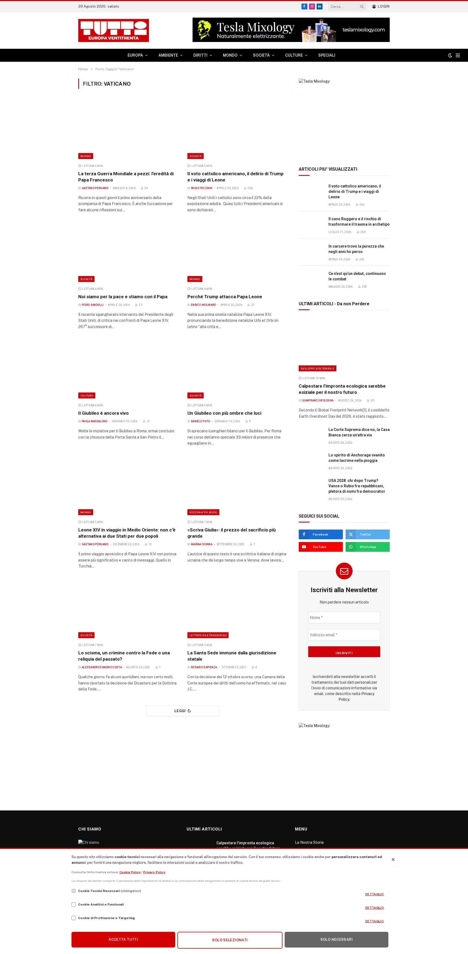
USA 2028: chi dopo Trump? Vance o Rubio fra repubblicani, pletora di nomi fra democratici (357, 486)
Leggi (180, 711)
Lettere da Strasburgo (208, 635)
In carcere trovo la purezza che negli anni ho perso (356, 249)
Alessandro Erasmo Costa (102, 667)
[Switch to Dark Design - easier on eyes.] (450, 55)
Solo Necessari (336, 939)
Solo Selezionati (230, 940)
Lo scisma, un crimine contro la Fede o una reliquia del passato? (124, 656)
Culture (86, 395)
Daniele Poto (200, 421)
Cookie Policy (130, 872)
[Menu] (458, 55)
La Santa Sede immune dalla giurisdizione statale (231, 656)
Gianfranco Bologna (317, 400)
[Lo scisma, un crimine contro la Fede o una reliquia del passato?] (128, 608)
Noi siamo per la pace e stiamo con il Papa (122, 296)
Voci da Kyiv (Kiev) (203, 512)
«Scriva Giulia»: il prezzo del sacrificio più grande (231, 533)
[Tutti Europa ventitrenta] (113, 30)
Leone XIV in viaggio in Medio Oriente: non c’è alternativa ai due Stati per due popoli (127, 533)
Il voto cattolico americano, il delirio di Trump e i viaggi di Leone (235, 177)
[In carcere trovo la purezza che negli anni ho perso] (311, 252)
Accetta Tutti (123, 939)
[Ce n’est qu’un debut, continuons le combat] (311, 279)
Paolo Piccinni (201, 188)
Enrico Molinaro (203, 304)
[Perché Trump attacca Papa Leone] (237, 252)
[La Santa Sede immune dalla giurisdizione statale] (237, 608)
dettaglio (374, 894)
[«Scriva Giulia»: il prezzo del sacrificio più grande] (237, 485)
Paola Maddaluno (95, 421)
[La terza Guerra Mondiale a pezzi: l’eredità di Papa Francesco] (128, 129)
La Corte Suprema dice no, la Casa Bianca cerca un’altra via (359, 432)
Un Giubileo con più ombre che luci (224, 413)
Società (196, 156)
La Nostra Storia (309, 842)
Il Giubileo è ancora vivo (103, 413)
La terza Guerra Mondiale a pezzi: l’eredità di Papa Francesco (126, 177)
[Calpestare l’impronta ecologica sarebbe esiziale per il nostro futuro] (344, 344)
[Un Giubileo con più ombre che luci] (237, 368)
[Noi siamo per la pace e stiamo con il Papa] (128, 252)
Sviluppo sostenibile (317, 368)
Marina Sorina (201, 544)
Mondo (85, 156)
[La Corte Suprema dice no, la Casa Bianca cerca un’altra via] (311, 435)
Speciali (326, 55)
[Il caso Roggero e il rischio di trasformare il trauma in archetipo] (311, 225)
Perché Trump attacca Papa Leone (224, 296)
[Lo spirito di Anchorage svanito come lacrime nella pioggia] (311, 461)
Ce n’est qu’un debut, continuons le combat (357, 276)
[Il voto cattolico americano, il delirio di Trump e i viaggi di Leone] (237, 129)
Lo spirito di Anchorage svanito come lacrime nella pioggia (357, 458)
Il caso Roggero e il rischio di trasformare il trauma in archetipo (359, 221)
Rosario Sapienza (204, 667)
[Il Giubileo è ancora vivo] (128, 368)
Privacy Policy (154, 872)
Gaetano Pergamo (95, 188)
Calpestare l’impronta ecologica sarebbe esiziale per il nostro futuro (342, 389)
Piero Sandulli (92, 304)
